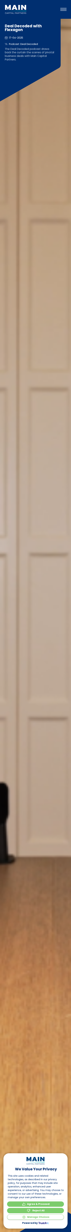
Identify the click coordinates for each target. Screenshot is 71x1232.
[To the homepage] (15, 9)
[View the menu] (63, 9)
